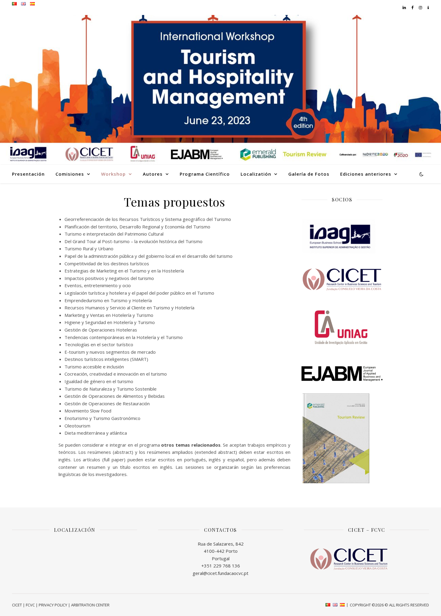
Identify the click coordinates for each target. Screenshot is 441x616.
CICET (17, 605)
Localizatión (256, 174)
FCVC (30, 605)
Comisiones (70, 174)
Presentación (28, 174)
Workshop (113, 174)
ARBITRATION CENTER (90, 605)
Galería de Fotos (308, 174)
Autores (153, 174)
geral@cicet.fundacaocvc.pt (220, 573)
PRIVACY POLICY (53, 605)
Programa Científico (205, 174)
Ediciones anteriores (365, 174)
